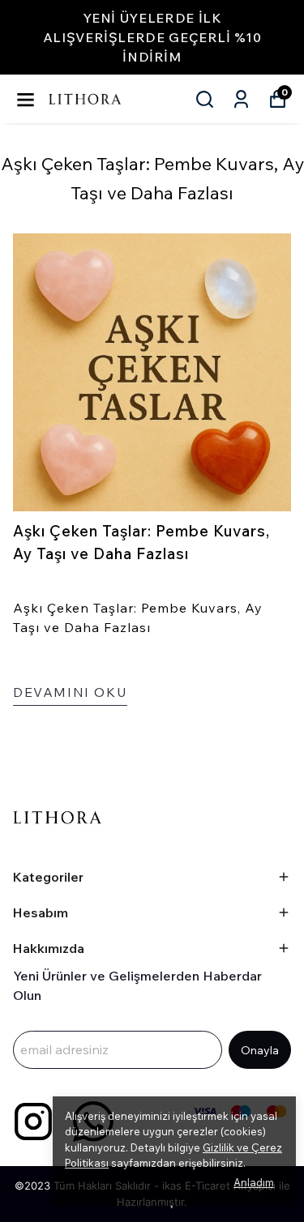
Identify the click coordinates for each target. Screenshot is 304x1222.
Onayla (260, 1050)
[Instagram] (33, 1121)
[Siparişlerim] (241, 99)
